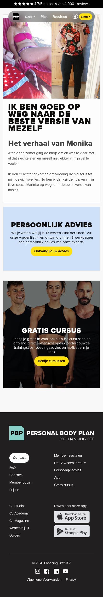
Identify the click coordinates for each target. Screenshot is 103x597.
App (57, 477)
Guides (14, 535)
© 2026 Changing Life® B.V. (51, 563)
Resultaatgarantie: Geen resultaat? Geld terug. (51, 3)
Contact (19, 457)
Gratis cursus (63, 485)
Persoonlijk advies (67, 470)
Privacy (71, 579)
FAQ (12, 467)
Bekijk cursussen (51, 360)
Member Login (20, 482)
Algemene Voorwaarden (44, 579)
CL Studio (16, 505)
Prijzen (14, 489)
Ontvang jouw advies (51, 251)
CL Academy (19, 513)
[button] (75, 17)
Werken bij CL (19, 528)
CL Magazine (19, 520)
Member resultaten (68, 455)
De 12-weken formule (70, 463)
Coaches (16, 475)
